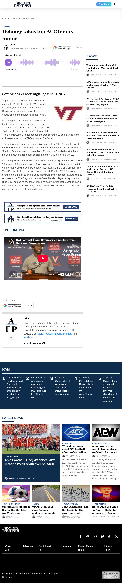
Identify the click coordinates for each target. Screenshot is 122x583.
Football (68, 443)
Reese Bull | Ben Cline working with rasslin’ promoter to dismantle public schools (105, 511)
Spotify (58, 333)
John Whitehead (72, 516)
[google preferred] (62, 48)
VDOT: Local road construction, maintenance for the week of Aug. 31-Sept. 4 (45, 511)
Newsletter (66, 546)
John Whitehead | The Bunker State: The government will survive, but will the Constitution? (75, 513)
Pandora (67, 333)
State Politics (100, 504)
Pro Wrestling (100, 443)
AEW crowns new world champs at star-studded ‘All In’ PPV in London (102, 85)
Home (4, 18)
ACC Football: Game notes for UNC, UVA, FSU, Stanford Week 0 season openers (102, 135)
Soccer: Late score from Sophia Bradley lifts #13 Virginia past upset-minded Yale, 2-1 (16, 511)
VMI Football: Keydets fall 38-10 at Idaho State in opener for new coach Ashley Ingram (102, 102)
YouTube (28, 337)
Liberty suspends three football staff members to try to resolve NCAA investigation (102, 119)
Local (36, 504)
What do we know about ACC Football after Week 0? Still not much (102, 68)
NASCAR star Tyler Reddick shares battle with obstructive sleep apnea (101, 189)
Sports (7, 27)
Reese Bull (100, 517)
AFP (26, 318)
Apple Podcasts (45, 333)
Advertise (28, 546)
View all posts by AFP (35, 343)
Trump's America (71, 504)
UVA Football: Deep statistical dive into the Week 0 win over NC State (30, 462)
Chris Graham (96, 75)
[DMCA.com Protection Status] (111, 575)
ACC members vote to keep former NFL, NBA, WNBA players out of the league (102, 152)
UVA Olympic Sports (13, 504)
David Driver (96, 179)
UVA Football (12, 456)
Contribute (103, 4)
